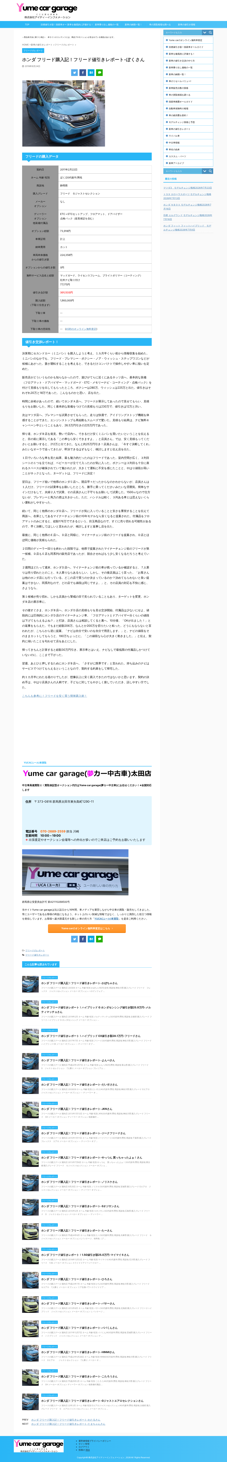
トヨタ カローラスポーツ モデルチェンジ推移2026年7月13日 (187, 196)
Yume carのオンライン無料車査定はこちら (85, 928)
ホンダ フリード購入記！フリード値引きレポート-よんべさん (78, 1060)
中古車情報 (174, 142)
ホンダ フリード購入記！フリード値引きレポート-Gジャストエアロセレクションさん (92, 1400)
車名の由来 (174, 149)
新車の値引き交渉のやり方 (182, 60)
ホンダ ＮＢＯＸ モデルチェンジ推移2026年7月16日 (187, 206)
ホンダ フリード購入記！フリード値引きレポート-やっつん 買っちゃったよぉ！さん (91, 1157)
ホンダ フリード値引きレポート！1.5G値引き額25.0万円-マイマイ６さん (85, 1254)
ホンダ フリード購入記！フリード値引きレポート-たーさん (76, 1230)
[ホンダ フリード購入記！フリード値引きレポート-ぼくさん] (91, 72)
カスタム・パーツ (177, 156)
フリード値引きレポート (37, 955)
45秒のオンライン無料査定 (81, 329)
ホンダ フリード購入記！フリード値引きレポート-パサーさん (78, 1303)
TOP (27, 24)
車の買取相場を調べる (160, 24)
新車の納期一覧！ (133, 24)
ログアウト (84, 1447)
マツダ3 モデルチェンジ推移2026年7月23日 (187, 187)
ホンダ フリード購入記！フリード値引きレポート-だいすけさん (79, 1084)
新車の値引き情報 (186, 24)
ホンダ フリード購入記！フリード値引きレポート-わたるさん (65, 1419)
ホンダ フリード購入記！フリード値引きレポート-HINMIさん (78, 1352)
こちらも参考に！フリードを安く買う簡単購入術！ (54, 696)
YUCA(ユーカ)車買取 (106, 918)
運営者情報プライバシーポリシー (95, 1441)
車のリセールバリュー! (180, 81)
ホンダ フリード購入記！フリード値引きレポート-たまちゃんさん (68, 1424)
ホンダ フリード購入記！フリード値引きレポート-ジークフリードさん (83, 1133)
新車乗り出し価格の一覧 (107, 24)
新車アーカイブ (176, 163)
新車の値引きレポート (179, 129)
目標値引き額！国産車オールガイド (54, 25)
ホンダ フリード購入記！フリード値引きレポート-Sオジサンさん (80, 1206)
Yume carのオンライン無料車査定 (185, 40)
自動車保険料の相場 (178, 108)
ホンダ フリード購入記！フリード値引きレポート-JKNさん (76, 1108)
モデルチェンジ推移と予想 (182, 122)
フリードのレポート (35, 950)
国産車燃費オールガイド (181, 101)
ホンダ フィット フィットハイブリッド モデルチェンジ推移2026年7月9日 (187, 227)
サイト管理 (84, 1444)
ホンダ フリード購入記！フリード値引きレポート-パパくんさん (79, 1327)
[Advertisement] (50, 728)
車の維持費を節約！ (178, 115)
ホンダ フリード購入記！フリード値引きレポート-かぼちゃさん (79, 983)
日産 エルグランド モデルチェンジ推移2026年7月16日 (187, 217)
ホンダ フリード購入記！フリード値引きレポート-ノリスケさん (79, 1181)
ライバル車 (174, 135)
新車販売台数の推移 (178, 88)
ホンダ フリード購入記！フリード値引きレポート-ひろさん (76, 1279)
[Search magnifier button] (210, 32)
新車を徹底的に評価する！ (80, 24)
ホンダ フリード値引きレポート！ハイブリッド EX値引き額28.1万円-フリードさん (91, 1036)
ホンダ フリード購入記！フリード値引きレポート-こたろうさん (79, 1376)
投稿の (84, 1450)
